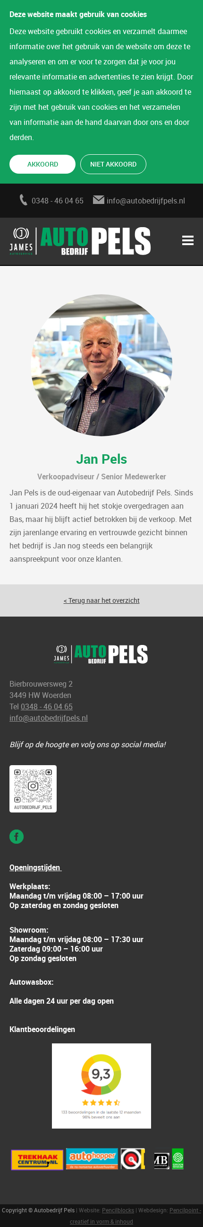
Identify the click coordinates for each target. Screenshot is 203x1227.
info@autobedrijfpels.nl (146, 200)
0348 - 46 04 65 (58, 200)
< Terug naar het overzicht (102, 600)
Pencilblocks (118, 1210)
